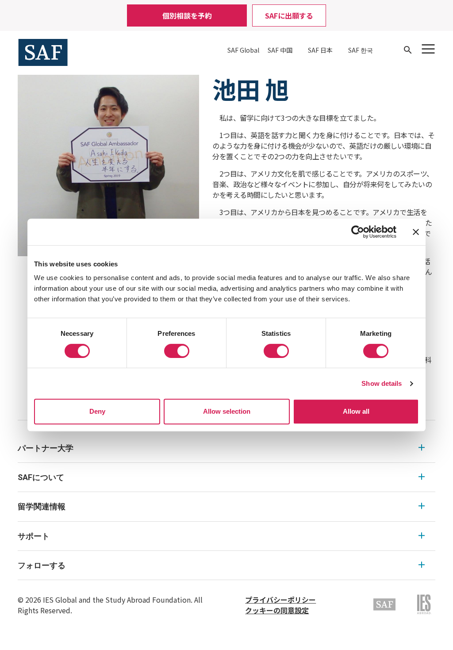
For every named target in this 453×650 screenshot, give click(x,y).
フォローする (41, 565)
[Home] (43, 51)
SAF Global (243, 50)
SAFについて (41, 477)
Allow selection (226, 411)
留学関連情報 (41, 506)
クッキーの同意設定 (277, 610)
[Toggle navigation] (428, 49)
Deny (97, 411)
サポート (34, 536)
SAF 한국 (360, 50)
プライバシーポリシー (280, 599)
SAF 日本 (320, 50)
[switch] (176, 351)
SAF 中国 (280, 50)
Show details (381, 383)
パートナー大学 (45, 448)
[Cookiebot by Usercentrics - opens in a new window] (357, 231)
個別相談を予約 (187, 15)
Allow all (356, 411)
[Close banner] (416, 232)
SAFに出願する (289, 15)
